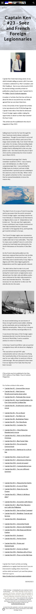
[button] (2, 3)
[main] (18, 28)
